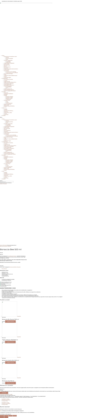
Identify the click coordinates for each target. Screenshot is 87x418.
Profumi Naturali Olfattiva (9, 169)
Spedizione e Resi (5, 402)
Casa (3, 107)
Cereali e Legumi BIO (8, 60)
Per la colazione (7, 66)
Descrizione (4, 268)
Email (1, 389)
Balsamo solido (9, 98)
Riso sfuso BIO (7, 65)
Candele (5, 109)
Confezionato (5, 78)
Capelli (5, 95)
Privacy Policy (5, 400)
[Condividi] (6, 415)
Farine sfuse (6, 64)
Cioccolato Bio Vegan (8, 73)
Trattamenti (8, 99)
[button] (43, 117)
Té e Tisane (6, 70)
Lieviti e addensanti (8, 88)
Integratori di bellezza (8, 93)
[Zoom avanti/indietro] (15, 415)
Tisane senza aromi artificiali (12, 72)
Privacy (1, 390)
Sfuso (3, 55)
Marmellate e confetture (9, 85)
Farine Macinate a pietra (9, 89)
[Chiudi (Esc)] (2, 415)
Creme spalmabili (7, 84)
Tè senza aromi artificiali (11, 71)
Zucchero (6, 67)
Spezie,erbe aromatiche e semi (10, 56)
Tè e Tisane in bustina (8, 79)
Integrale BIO (8, 86)
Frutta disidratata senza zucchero (11, 68)
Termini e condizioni (6, 399)
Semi (7, 59)
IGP (6, 87)
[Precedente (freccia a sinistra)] (2, 417)
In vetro (5, 80)
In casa (5, 113)
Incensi (5, 108)
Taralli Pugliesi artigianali (9, 63)
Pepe (5, 74)
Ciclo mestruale (9, 103)
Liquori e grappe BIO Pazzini (9, 90)
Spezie (7, 57)
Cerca (1, 181)
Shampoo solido (9, 97)
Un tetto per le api (12, 256)
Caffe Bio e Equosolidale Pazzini (10, 75)
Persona (3, 91)
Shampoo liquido (9, 96)
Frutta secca (6, 69)
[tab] (32, 268)
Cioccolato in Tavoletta (8, 83)
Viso (7, 101)
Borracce (5, 245)
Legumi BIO (8, 62)
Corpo (7, 102)
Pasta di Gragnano (8, 149)
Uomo (5, 106)
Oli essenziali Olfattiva (8, 110)
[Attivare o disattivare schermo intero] (10, 415)
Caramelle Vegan (7, 77)
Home (1, 245)
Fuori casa (6, 114)
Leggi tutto (10, 321)
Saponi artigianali (7, 104)
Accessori (6, 92)
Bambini (5, 94)
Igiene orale (6, 105)
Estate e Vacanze (7, 246)
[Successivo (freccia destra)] (6, 417)
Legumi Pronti (7, 81)
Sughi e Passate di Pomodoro (10, 82)
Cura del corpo (7, 100)
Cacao (5, 76)
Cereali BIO (8, 61)
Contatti (3, 115)
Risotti (5, 129)
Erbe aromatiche (9, 58)
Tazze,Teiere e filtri (8, 112)
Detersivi (6, 111)
